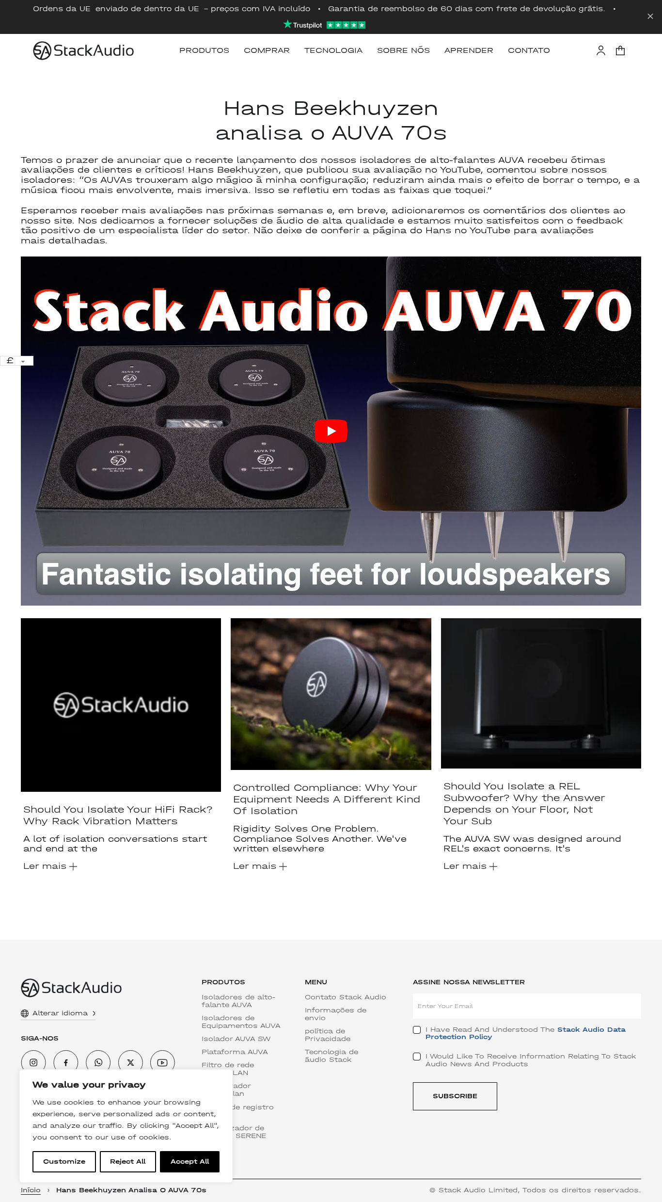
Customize (64, 1161)
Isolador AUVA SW (236, 1039)
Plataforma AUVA (235, 1052)
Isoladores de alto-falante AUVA (238, 1001)
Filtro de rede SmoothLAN (228, 1069)
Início (31, 1190)
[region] (126, 1126)
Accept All (190, 1161)
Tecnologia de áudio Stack (331, 1056)
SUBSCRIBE (455, 1096)
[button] (620, 50)
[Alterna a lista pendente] (94, 1013)
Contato (529, 50)
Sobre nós (403, 50)
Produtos (204, 50)
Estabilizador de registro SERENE (234, 1132)
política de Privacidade (327, 1035)
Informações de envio (335, 1014)
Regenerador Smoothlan (226, 1090)
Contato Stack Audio (345, 997)
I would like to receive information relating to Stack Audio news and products (531, 1060)
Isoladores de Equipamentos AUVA (241, 1022)
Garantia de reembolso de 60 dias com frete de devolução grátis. (466, 9)
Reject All (127, 1161)
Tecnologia (333, 50)
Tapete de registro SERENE (238, 1111)
